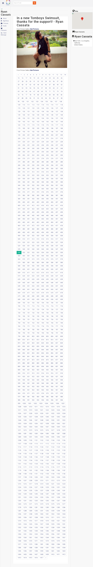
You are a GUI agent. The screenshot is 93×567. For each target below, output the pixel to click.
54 (30, 88)
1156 (41, 460)
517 (57, 239)
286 (52, 162)
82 (46, 95)
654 (42, 286)
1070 (63, 427)
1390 (41, 548)
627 (57, 276)
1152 (19, 460)
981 (28, 397)
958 (61, 386)
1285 (58, 507)
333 (38, 179)
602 (33, 269)
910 (24, 373)
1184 (47, 470)
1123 (58, 447)
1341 (19, 531)
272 (33, 158)
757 (57, 319)
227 (57, 142)
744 (42, 316)
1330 (58, 524)
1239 (52, 490)
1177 (58, 467)
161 (28, 122)
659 (19, 289)
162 (33, 122)
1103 (47, 440)
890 (24, 366)
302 (33, 168)
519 (19, 242)
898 (61, 366)
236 (52, 145)
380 (24, 195)
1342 (25, 531)
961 (28, 390)
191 (28, 132)
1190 (30, 474)
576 (52, 259)
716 (52, 306)
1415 (30, 558)
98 (61, 98)
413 (38, 205)
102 (32, 101)
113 (38, 105)
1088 (63, 433)
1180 (25, 470)
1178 (63, 467)
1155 (36, 460)
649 (19, 286)
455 (47, 219)
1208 (30, 480)
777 (57, 326)
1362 (36, 537)
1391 (47, 548)
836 (52, 346)
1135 (25, 454)
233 (38, 145)
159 (19, 122)
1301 (47, 514)
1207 (25, 480)
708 (61, 303)
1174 (41, 467)
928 (61, 376)
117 (57, 105)
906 (52, 370)
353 (38, 185)
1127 (30, 450)
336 (52, 179)
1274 (47, 504)
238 (61, 145)
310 (24, 172)
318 (61, 172)
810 (24, 340)
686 (52, 296)
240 (24, 148)
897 (57, 366)
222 (33, 142)
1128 (36, 450)
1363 (41, 537)
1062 (19, 427)
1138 (41, 454)
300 (24, 168)
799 (19, 336)
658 (61, 286)
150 (24, 118)
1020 (36, 410)
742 (33, 316)
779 (19, 329)
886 (52, 363)
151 (28, 118)
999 (19, 403)
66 (30, 91)
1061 (63, 423)
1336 (41, 527)
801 (28, 336)
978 (61, 393)
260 (24, 155)
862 (33, 356)
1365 (52, 537)
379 (19, 195)
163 (38, 122)
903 (38, 370)
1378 (25, 544)
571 (28, 259)
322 (33, 175)
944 (42, 383)
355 (47, 185)
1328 (47, 524)
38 (61, 81)
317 (57, 172)
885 (47, 363)
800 (24, 336)
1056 (36, 423)
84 (54, 95)
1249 (58, 494)
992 (33, 400)
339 (19, 182)
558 (61, 252)
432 (33, 212)
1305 (19, 517)
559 (19, 256)
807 (57, 336)
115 (47, 105)
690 (24, 299)
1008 (19, 407)
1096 (58, 437)
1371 (36, 541)
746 (52, 316)
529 (19, 246)
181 (28, 128)
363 (38, 189)
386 (52, 195)
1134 (19, 454)
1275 (52, 504)
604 (42, 269)
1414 (25, 558)
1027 (25, 413)
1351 (25, 534)
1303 (58, 514)
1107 (19, 444)
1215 (19, 484)
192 (33, 132)
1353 (36, 534)
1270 (25, 504)
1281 (36, 507)
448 (61, 215)
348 (61, 182)
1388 (30, 548)
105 (46, 101)
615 (47, 272)
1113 (52, 444)
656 (52, 286)
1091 (30, 437)
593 (38, 266)
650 (24, 286)
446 (52, 215)
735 (47, 313)
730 (24, 313)
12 (57, 75)
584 (42, 262)
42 (30, 85)
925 (47, 376)
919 (19, 376)
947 (57, 383)
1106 (63, 440)
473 (38, 226)
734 (42, 313)
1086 (52, 433)
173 (38, 125)
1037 (30, 417)
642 (33, 283)
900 (24, 370)
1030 (41, 413)
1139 (47, 454)
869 (19, 360)
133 (38, 111)
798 (61, 333)
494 (42, 232)
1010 (30, 407)
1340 (63, 527)
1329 (52, 524)
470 (24, 226)
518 (61, 239)
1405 (25, 554)
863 (38, 356)
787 (57, 329)
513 (38, 239)
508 (61, 236)
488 (61, 229)
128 (61, 108)
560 (24, 256)
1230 (52, 487)
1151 (63, 457)
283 (38, 162)
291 (28, 165)
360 (24, 189)
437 (57, 212)
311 (28, 172)
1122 (52, 447)
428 (61, 209)
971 (28, 393)
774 (42, 326)
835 (47, 346)
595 (47, 266)
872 (33, 360)
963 (38, 390)
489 (19, 232)
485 (47, 229)
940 (24, 383)
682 (33, 296)
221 (28, 142)
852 (33, 353)
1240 (58, 490)
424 (42, 209)
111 (28, 105)
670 (24, 293)
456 (52, 219)
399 (19, 202)
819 (19, 343)
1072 (25, 430)
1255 (41, 497)
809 (19, 340)
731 (28, 313)
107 (56, 101)
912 (33, 373)
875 (47, 360)
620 (24, 276)
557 (57, 252)
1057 (41, 423)
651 (28, 286)
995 (47, 400)
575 (47, 259)
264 (42, 155)
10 (49, 75)
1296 (19, 514)
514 (42, 239)
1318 (41, 521)
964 (42, 390)
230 (24, 145)
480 (24, 229)
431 (28, 212)
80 (38, 95)
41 (26, 85)
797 (57, 333)
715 (47, 306)
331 (28, 179)
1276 (58, 504)
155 (47, 118)
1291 (41, 511)
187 (57, 128)
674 (42, 293)
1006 (57, 403)
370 (24, 192)
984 (42, 397)
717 (57, 306)
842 (33, 350)
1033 (58, 413)
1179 (19, 470)
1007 (63, 403)
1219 (41, 484)
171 (28, 125)
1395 (19, 551)
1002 (35, 403)
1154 (30, 460)
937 (57, 380)
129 (19, 111)
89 (26, 98)
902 (33, 370)
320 (24, 175)
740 (24, 316)
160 (24, 122)
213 (38, 138)
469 (19, 226)
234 (42, 145)
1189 (25, 474)
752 (33, 319)
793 (38, 333)
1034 (63, 413)
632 (33, 279)
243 (38, 148)
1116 (19, 447)
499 (19, 236)
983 (38, 397)
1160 (63, 460)
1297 (25, 514)
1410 (52, 554)
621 (28, 276)
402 (33, 202)
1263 (36, 501)
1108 (25, 444)
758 (61, 319)
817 (57, 340)
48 (54, 85)
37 (57, 81)
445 (47, 215)
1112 (47, 444)
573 (38, 259)
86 (61, 95)
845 (47, 350)
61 (57, 88)
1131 (52, 450)
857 (57, 353)
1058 (47, 423)
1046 (30, 420)
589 (19, 266)
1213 (58, 480)
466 (52, 222)
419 (19, 209)
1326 (36, 524)
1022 (47, 410)
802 (33, 336)
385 (47, 195)
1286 (63, 507)
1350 (19, 534)
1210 (41, 480)
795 (47, 333)
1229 (47, 487)
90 (30, 98)
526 (52, 242)
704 (42, 303)
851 (28, 353)
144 (42, 115)
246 (52, 148)
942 (33, 383)
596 (52, 266)
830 (24, 346)
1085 (47, 433)
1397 (30, 551)
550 (24, 252)
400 (24, 202)
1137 (36, 454)
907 (57, 370)
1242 (19, 494)
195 (47, 132)
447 (57, 215)
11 (53, 75)
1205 (63, 477)
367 (57, 189)
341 (28, 182)
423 (38, 209)
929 (19, 380)
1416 (36, 558)
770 (24, 326)
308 (61, 168)
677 (57, 293)
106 (51, 101)
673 (38, 293)
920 (24, 376)
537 (57, 246)
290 (24, 165)
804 (42, 336)
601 (28, 269)
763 (38, 323)
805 (47, 336)
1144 (25, 457)
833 (38, 346)
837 (57, 346)
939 (19, 383)
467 (57, 222)
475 (47, 226)
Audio (5, 26)
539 (19, 249)
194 (42, 132)
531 (28, 246)
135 (47, 111)
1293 (52, 511)
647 (57, 283)
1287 (19, 511)
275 (47, 158)
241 (28, 148)
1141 (58, 454)
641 (28, 283)
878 (61, 360)
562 (33, 256)
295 (47, 165)
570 (24, 259)
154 (42, 118)
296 (52, 165)
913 (38, 373)
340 (24, 182)
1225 (25, 487)
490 (24, 232)
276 (52, 158)
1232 (63, 487)
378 (61, 192)
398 (61, 199)
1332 (19, 527)
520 (24, 242)
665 (47, 289)
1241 (63, 490)
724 (42, 309)
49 (57, 85)
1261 (25, 501)
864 (42, 356)
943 (38, 383)
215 (47, 138)
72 (54, 91)
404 (42, 202)
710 (24, 306)
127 (57, 108)
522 (33, 242)
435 (47, 212)
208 (61, 135)
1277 (63, 504)
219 (19, 142)
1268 (63, 501)
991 (28, 400)
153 (38, 118)
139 (19, 115)
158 (61, 118)
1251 (19, 497)
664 (42, 289)
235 (47, 145)
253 (38, 152)
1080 (19, 433)
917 (57, 373)
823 (38, 343)
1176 (52, 467)
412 (33, 205)
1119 (36, 447)
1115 (63, 444)
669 (19, 293)
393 (38, 199)
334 (42, 179)
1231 (58, 487)
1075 (41, 430)
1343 (30, 531)
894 (42, 366)
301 (28, 168)
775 (47, 326)
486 (52, 229)
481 (28, 229)
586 (52, 262)
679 (19, 296)
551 (28, 252)
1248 (52, 494)
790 (24, 333)
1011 (36, 407)
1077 (52, 430)
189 (19, 132)
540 (24, 249)
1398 (36, 551)
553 (38, 252)
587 (57, 262)
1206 (19, 480)
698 (61, 299)
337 (57, 179)
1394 (63, 548)
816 (52, 340)
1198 (25, 477)
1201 (41, 477)
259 (19, 155)
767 (57, 323)
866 (52, 356)
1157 (47, 460)
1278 (19, 507)
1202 (47, 477)
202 (33, 135)
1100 (30, 440)
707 (57, 303)
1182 (36, 470)
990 (24, 400)
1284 (52, 507)
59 (50, 88)
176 (52, 125)
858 (61, 353)
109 (19, 105)
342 (33, 182)
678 (61, 293)
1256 (47, 497)
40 (22, 85)
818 (61, 340)
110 (24, 105)
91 (34, 98)
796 (52, 333)
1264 (41, 501)
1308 (36, 517)
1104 (52, 440)
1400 (47, 551)
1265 (47, 501)
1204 (58, 477)
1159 (58, 460)
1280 (30, 507)
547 (57, 249)
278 (61, 158)
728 (61, 309)
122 (33, 108)
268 (61, 155)
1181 (30, 470)
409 (19, 205)
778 (61, 326)
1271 (30, 504)
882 (33, 363)
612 (33, 272)
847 (57, 350)
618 (61, 272)
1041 (52, 417)
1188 (19, 474)
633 (38, 279)
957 (57, 386)
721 (28, 309)
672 (33, 293)
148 (61, 115)
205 (47, 135)
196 (52, 132)
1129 (41, 450)
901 (28, 370)
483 (38, 229)
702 (33, 303)
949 (19, 386)
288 (61, 162)
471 (28, 226)
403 (38, 202)
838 (61, 346)
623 (38, 276)
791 (28, 333)
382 (33, 195)
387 (57, 195)
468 (61, 222)
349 (19, 185)
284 (42, 162)
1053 (19, 423)
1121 (47, 447)
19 (34, 78)
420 (24, 209)
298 (61, 165)
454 (42, 219)
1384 (58, 544)
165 (47, 122)
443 (38, 215)
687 (57, 296)
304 (42, 168)
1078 (58, 430)
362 (33, 189)
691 (28, 299)
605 (47, 269)
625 (47, 276)
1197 (19, 477)
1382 (47, 544)
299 (19, 168)
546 (52, 249)
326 (52, 175)
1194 (52, 474)
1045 (25, 420)
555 (47, 252)
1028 (30, 413)
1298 (30, 514)
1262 (30, 501)
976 (52, 393)
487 (57, 229)
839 (19, 350)
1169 (63, 464)
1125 (19, 450)
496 (52, 232)
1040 (47, 417)
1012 (41, 407)
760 (24, 323)
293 (38, 165)
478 (61, 226)
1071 (19, 430)
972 (33, 393)
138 (61, 111)
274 (42, 158)
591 (28, 266)
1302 (52, 514)
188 (61, 128)
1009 (25, 407)
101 (27, 101)
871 (28, 360)
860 (24, 356)
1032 (52, 413)
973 (38, 393)
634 (42, 279)
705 (47, 303)
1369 (25, 541)
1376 (63, 541)
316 (52, 172)
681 (28, 296)
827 (57, 343)
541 (28, 249)
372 (33, 192)
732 (33, 313)
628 (61, 276)
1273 (41, 504)
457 (57, 219)
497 (57, 232)
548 (61, 249)
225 (47, 142)
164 (42, 122)
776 (52, 326)
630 (24, 279)
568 (61, 256)
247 (57, 148)
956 (52, 386)
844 (42, 350)
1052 (63, 420)
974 (42, 393)
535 (47, 246)
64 (22, 91)
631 (28, 279)
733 (38, 313)
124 (42, 108)
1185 (52, 470)
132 (33, 111)
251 (28, 152)
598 (61, 266)
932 (33, 380)
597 (57, 266)
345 (47, 182)
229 (19, 145)
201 (28, 135)
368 (61, 189)
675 (47, 293)
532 (33, 246)
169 (19, 125)
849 (19, 353)
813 (38, 340)
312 (33, 172)
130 (24, 111)
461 (28, 222)
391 (28, 199)
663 (38, 289)
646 (52, 283)
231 (28, 145)
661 (28, 289)
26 (61, 78)
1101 (36, 440)
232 (33, 145)
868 (61, 356)
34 (46, 81)
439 (19, 215)
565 (47, 256)
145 (47, 115)
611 (28, 272)
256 (52, 152)
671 (28, 293)
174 (42, 125)
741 (28, 316)
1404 (19, 554)
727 (57, 309)
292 (33, 165)
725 (47, 309)
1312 (58, 517)
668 (61, 289)
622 (33, 276)
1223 (63, 484)
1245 (36, 494)
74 (61, 91)
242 (33, 148)
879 (19, 363)
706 (52, 303)
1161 (19, 464)
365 (47, 189)
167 (57, 122)
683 (38, 296)
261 (28, 155)
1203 (52, 477)
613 (38, 272)
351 (28, 185)
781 (28, 329)
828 (61, 343)
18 (30, 78)
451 (28, 219)
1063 (25, 427)
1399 (41, 551)
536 (52, 246)
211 (28, 138)
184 (42, 128)
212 (33, 138)
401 (28, 202)
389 (19, 199)
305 (47, 168)
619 (19, 276)
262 (33, 155)
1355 (47, 534)
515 (47, 239)
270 (24, 158)
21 (42, 78)
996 (52, 400)
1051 (58, 420)
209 (19, 138)
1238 (47, 490)
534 (42, 246)
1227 (36, 487)
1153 (25, 460)
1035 (19, 417)
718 (61, 306)
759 (19, 323)
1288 (25, 511)
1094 (47, 437)
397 (57, 199)
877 (57, 360)
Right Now (6, 21)
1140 (52, 454)
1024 (58, 410)
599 (19, 269)
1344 (36, 531)
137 (57, 111)
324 (42, 175)
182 (33, 128)
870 (24, 360)
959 (19, 390)
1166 (47, 464)
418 (61, 205)
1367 (63, 537)
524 (42, 242)
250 (24, 152)
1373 (47, 541)
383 (38, 195)
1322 (63, 521)
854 (42, 353)
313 (38, 172)
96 (54, 98)
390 (24, 199)
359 (19, 189)
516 (52, 239)
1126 (25, 450)
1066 (41, 427)
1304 (63, 514)
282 (33, 162)
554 (42, 252)
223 (38, 142)
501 (28, 236)
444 (42, 215)
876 (52, 360)
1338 (52, 527)
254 (42, 152)
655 (47, 286)
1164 (36, 464)
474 (42, 226)
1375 (58, 541)
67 (34, 91)
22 (46, 78)
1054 (25, 423)
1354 (41, 534)
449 (19, 219)
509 (19, 239)
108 (60, 101)
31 (34, 81)
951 (28, 386)
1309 (41, 517)
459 (19, 222)
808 (61, 336)
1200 (36, 477)
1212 (52, 480)
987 (57, 397)
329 (19, 179)
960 (24, 390)
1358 (63, 534)
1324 (25, 524)
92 (38, 98)
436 (52, 212)
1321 (58, 521)
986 (52, 397)
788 (61, 329)
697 (57, 299)
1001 (29, 403)
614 (42, 272)
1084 (41, 433)
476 (52, 226)
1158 (52, 460)
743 (38, 316)
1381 (41, 544)
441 (28, 215)
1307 (30, 517)
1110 (36, 444)
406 (52, 202)
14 (65, 75)
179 (19, 128)
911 (28, 373)
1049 (47, 420)
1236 (36, 490)
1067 (47, 427)
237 (57, 145)
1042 (58, 417)
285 (47, 162)
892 (33, 366)
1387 (25, 548)
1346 (47, 531)
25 (57, 78)
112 (33, 105)
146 (52, 115)
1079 (63, 430)
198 (61, 132)
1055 (30, 423)
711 (28, 306)
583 (38, 262)
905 (47, 370)
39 (18, 85)
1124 (63, 447)
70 (46, 91)
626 (52, 276)
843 (38, 350)
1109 (30, 444)
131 (28, 111)
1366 (58, 537)
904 (42, 370)
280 (24, 162)
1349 (63, 531)
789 (19, 333)
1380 (36, 544)
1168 (58, 464)
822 (33, 343)
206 (52, 135)
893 (38, 366)
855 (47, 353)
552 (33, 252)
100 (23, 101)
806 (52, 336)
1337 (47, 527)
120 (24, 108)
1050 (52, 420)
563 (38, 256)
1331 (63, 524)
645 (47, 283)
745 (47, 316)
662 (33, 289)
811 (28, 340)
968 (61, 390)
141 (28, 115)
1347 (52, 531)
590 (24, 266)
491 (28, 232)
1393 (58, 548)
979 (19, 397)
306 (52, 168)
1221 (52, 484)
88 (22, 98)
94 (46, 98)
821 (28, 343)
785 (47, 329)
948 (61, 383)
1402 (58, 551)
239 (19, 148)
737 (57, 313)
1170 (19, 467)
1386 (19, 548)
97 (57, 98)
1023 (52, 410)
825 (47, 343)
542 (33, 249)
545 (47, 249)
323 (38, 175)
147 (57, 115)
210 (24, 138)
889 (19, 366)
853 (38, 353)
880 (24, 363)
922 (33, 376)
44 (38, 85)
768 (61, 323)
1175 (47, 467)
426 (52, 209)
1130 (47, 450)
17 (26, 78)
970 (24, 393)
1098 (19, 440)
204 (42, 135)
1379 (30, 544)
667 (57, 289)
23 (50, 78)
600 (24, 269)
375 (47, 192)
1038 (36, 417)
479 (19, 229)
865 (47, 356)
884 (42, 363)
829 (19, 346)
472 (33, 226)
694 (42, 299)
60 (54, 88)
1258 (58, 497)
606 (52, 269)
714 (42, 306)
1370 (30, 541)
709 (19, 306)
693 (38, 299)
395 (47, 199)
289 (19, 165)
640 (24, 283)
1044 (19, 420)
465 (47, 222)
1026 (19, 413)
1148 (47, 457)
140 (24, 115)
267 (57, 155)
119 (19, 108)
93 (42, 98)
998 (61, 400)
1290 (36, 511)
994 (42, 400)
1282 (41, 507)
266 (52, 155)
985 (47, 397)
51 (18, 88)
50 (61, 85)
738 (61, 313)
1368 (19, 541)
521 (28, 242)
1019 (30, 410)
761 (28, 323)
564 (42, 256)
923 (38, 376)
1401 (52, 551)
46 (46, 85)
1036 (25, 417)
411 (28, 205)
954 (42, 386)
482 (33, 229)
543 (38, 249)
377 (57, 192)
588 (61, 262)
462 (33, 222)
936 (52, 380)
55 (34, 88)
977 (57, 393)
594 (42, 266)
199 (19, 135)
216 (52, 138)
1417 (41, 558)
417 (57, 205)
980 (24, 397)
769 (19, 326)
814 (42, 340)
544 (42, 249)
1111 (41, 444)
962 (33, 390)
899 (19, 370)
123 (38, 108)
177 (57, 125)
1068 (52, 427)
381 (28, 195)
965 (47, 390)
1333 (25, 527)
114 (42, 105)
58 (46, 88)
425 (47, 209)
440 (24, 215)
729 (19, 313)
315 (47, 172)
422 (33, 209)
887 (57, 363)
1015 (58, 407)
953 (38, 386)
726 (52, 309)
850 (24, 353)
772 (33, 326)
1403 (63, 551)
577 (57, 259)
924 (42, 376)
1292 (47, 511)
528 (61, 242)
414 (42, 205)
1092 (36, 437)
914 (42, 373)
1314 (19, 521)
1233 (19, 490)
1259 (63, 497)
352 (33, 185)
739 (19, 316)
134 (42, 111)
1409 (47, 554)
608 (61, 269)
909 (19, 373)
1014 (52, 407)
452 (33, 219)
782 (33, 329)
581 (28, 262)
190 (24, 132)
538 (61, 246)
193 (38, 132)
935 (47, 380)
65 (26, 91)
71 (50, 91)
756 (52, 319)
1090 (25, 437)
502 (33, 236)
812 (33, 340)
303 (38, 168)
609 (19, 272)
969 (19, 393)
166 (52, 122)
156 (52, 118)
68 (38, 91)
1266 (52, 501)
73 (57, 91)
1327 (41, 524)
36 (54, 81)
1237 (41, 490)
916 (52, 373)
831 (28, 346)
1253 (30, 497)
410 (24, 205)
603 (38, 269)
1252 (25, 497)
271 (28, 158)
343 (38, 182)
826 (52, 343)
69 (42, 91)
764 (42, 323)
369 (19, 192)
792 (33, 333)
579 (19, 262)
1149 (52, 457)
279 (19, 162)
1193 (47, 474)
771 (28, 326)
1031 (47, 413)
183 (38, 128)
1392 (52, 548)
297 (57, 165)
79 (34, 95)
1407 (36, 554)
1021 (41, 410)
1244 (30, 494)
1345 (41, 531)
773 (38, 326)
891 (28, 366)
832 (33, 346)
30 (30, 81)
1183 (41, 470)
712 (33, 306)
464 (42, 222)
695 (47, 299)
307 (57, 168)
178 (61, 125)
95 (50, 98)
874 (42, 360)
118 (61, 105)
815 (47, 340)
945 (47, 383)
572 (33, 259)
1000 (24, 403)
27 (18, 81)
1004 (46, 403)
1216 (25, 484)
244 (42, 148)
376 (52, 192)
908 (61, 370)
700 (24, 303)
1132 (58, 450)
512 (33, 239)
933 (38, 380)
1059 (52, 423)
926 (52, 376)
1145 (30, 457)
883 (38, 363)
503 (38, 236)
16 (22, 78)
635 (47, 279)
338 (61, 179)
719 (19, 309)
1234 (25, 490)
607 (57, 269)
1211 (47, 480)
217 (57, 138)
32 (38, 81)
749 (19, 319)
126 (52, 108)
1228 (41, 487)
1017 (19, 410)
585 (47, 262)
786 (52, 329)
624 (42, 276)
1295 (63, 511)
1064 (30, 427)
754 (42, 319)
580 (24, 262)
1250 (63, 494)
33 (42, 81)
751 (28, 319)
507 (57, 236)
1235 (30, 490)
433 (38, 212)
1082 (30, 433)
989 (19, 400)
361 (28, 189)
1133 (63, 450)
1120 (41, 447)
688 (61, 296)
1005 (51, 403)
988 (61, 397)
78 (30, 95)
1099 (25, 440)
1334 (30, 527)
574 (42, 259)
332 (33, 179)
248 (61, 148)
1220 (47, 484)
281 (28, 162)
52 (22, 88)
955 (47, 386)
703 (38, 303)
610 (24, 272)
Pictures (5, 23)
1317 (36, 521)
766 (52, 323)
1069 (58, 427)
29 (26, 81)
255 (47, 152)
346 (52, 182)
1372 (41, 541)
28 (22, 81)
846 (52, 350)
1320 (52, 521)
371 (28, 192)
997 (57, 400)
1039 (41, 417)
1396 (25, 551)
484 (42, 229)
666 (52, 289)
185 (47, 128)
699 (19, 303)
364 (42, 189)
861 (28, 356)
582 (33, 262)
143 (38, 115)
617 (57, 272)
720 (24, 309)
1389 (36, 548)
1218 (36, 484)
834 (42, 346)
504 (42, 236)
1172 (30, 467)
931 (28, 380)
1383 (52, 544)
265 (47, 155)
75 (18, 95)
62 (61, 88)
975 (47, 393)
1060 (58, 423)
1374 (52, 541)
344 (42, 182)
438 (61, 212)
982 (33, 397)
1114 (58, 444)
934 (42, 380)
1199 (30, 477)
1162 (25, 464)
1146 (36, 457)
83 (50, 95)
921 (28, 376)
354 (42, 185)
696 (52, 299)
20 (38, 78)
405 (47, 202)
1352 (30, 534)
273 (38, 158)
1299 (36, 514)
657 (57, 286)
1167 (52, 464)
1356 (52, 534)
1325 (30, 524)
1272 (36, 504)
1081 (25, 433)
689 (19, 299)
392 (33, 199)
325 (47, 175)
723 (38, 309)
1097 (63, 437)
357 (57, 185)
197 (57, 132)
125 (47, 108)
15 (18, 78)
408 (61, 202)
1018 (25, 410)
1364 (47, 537)
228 (61, 142)
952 (33, 386)
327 (57, 175)
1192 (41, 474)
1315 (25, 521)
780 (24, 329)
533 (38, 246)
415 (47, 205)
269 (19, 158)
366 (52, 189)
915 (47, 373)
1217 (30, 484)
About (4, 18)
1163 (30, 464)
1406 (30, 554)
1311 (52, 517)
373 (38, 192)
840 (24, 350)
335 (47, 179)
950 (24, 386)
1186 (58, 470)
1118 (30, 447)
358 (61, 185)
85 (57, 95)
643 (38, 283)
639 (19, 283)
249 (19, 152)
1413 (19, 558)
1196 (63, 474)
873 (38, 360)
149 (19, 118)
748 (61, 316)
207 (57, 135)
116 (52, 105)
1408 (41, 554)
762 (33, 323)
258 (61, 152)
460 (24, 222)
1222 (58, 484)
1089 (19, 437)
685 (47, 296)
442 (33, 215)
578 (61, 259)
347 (57, 182)
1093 (41, 437)
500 (24, 236)
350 (24, 185)
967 (57, 390)
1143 (19, 457)
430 (24, 212)
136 (52, 111)
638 (61, 279)
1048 (41, 420)
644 (42, 283)
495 (47, 232)
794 (42, 333)
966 (52, 390)
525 (47, 242)
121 (28, 108)
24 (54, 78)
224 (42, 142)
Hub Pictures (34, 29)
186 (52, 128)
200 (24, 135)
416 (52, 205)
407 (57, 202)
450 (24, 219)
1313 (63, 517)
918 (61, 373)
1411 (58, 554)
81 (42, 95)
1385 (63, 544)
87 (18, 98)
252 (33, 152)
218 (61, 138)
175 (47, 125)
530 (24, 246)
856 (52, 353)
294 (42, 165)
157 (57, 118)
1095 (52, 437)
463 (38, 222)
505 (47, 236)
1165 (41, 464)
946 (52, 383)
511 (28, 239)
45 (42, 85)
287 (57, 162)
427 (57, 209)
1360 (25, 537)
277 (57, 158)
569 (19, 259)
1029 (36, 413)
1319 (47, 521)
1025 (63, 410)
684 (42, 296)
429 (19, 212)
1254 (36, 497)
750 (24, 319)
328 (61, 175)
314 (42, 172)
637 (57, 279)
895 (47, 366)
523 (38, 242)
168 (61, 122)
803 (38, 336)
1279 (25, 507)
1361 (30, 537)
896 (52, 366)
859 (19, 356)
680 (24, 296)
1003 (40, 403)
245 (47, 148)
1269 (19, 504)
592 (33, 266)
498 (61, 232)
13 (61, 75)
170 (24, 125)
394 (42, 199)
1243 (25, 494)
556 (52, 252)
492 (33, 232)
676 (52, 293)
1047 (36, 420)
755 (47, 319)
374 (42, 192)
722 (33, 309)
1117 (25, 447)
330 (24, 179)
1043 (63, 417)
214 (42, 138)
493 (38, 232)
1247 (47, 494)
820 (24, 343)
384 (42, 195)
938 (61, 380)
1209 (36, 480)
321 (28, 175)
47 (50, 85)
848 (61, 350)
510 (24, 239)
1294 (58, 511)
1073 (30, 430)
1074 (36, 430)
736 (52, 313)
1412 (63, 554)
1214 (63, 480)
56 (38, 88)
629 (19, 279)
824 (42, 343)
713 (38, 306)
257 (57, 152)
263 (38, 155)
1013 (47, 407)
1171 (25, 467)
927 (57, 376)
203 (38, 135)
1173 (36, 467)
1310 (47, 517)
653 (38, 286)
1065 (36, 427)
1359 (19, 537)
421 (28, 209)
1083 (36, 433)
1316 (30, 521)
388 (61, 195)
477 (57, 226)
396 (52, 199)
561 (28, 256)
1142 (63, 454)
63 (18, 91)
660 (24, 289)
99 (18, 101)
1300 (41, 514)
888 (61, 363)
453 (38, 219)
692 (33, 299)
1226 (30, 487)
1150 (58, 457)
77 (26, 95)
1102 (41, 440)
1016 (63, 407)
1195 (58, 474)
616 (52, 272)
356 (52, 185)
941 (28, 383)
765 (47, 323)
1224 (19, 487)
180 (24, 128)
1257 (52, 497)
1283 (47, 507)
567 (57, 256)
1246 (41, 494)
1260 (19, 501)
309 (19, 172)
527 (57, 242)
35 (50, 81)
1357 (58, 534)
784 (42, 329)
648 (61, 283)
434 (42, 212)
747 (57, 316)
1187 (63, 470)
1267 (58, 501)
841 (28, 350)
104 (42, 101)
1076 (47, 430)
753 (38, 319)
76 (22, 95)
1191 (36, 474)
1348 (58, 531)
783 (38, 329)
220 (24, 142)
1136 (30, 454)
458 (61, 219)
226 (52, 142)
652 (33, 286)
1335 (36, 527)
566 (52, 256)
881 (28, 363)
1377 (19, 544)
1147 (41, 457)
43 (34, 85)
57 (42, 88)
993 (38, 400)
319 (19, 175)
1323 (19, 524)
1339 (58, 527)
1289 (30, 511)
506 (52, 236)
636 (52, 279)
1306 (25, 517)
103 (37, 101)
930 (24, 380)
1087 (58, 433)
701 (28, 303)
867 (57, 356)
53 (26, 88)
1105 (58, 440)
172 (33, 125)
